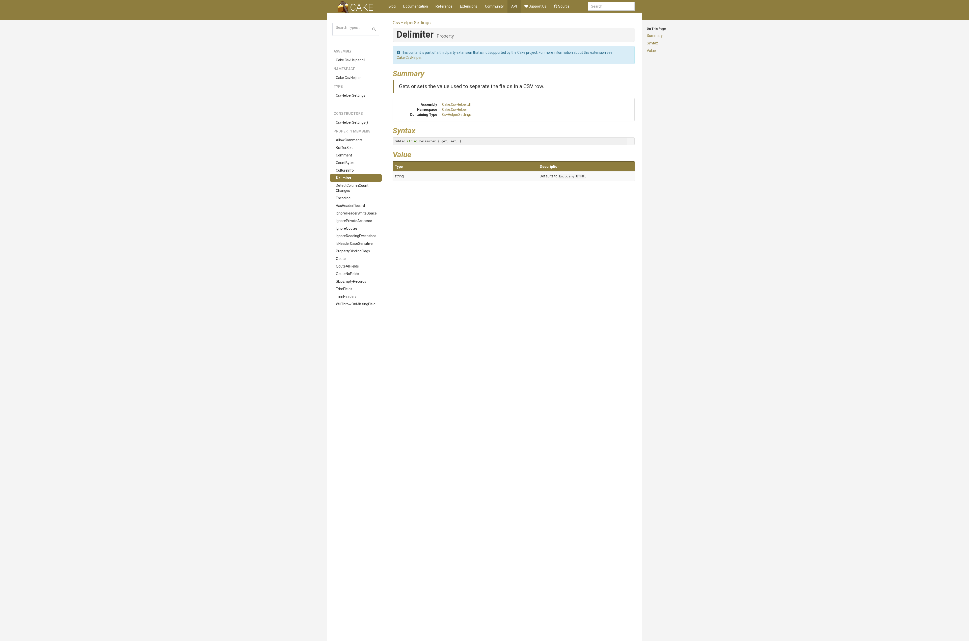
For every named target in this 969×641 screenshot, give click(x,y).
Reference (444, 6)
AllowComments (349, 140)
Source (563, 6)
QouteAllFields (347, 266)
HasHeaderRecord (350, 206)
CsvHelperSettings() (352, 122)
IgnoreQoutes (347, 228)
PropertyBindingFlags (353, 251)
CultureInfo (345, 170)
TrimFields (344, 289)
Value (651, 51)
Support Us (537, 6)
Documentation (415, 6)
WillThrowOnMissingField (355, 304)
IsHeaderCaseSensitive (354, 244)
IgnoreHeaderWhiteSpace (356, 213)
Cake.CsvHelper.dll (350, 60)
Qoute (341, 259)
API (514, 6)
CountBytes (345, 163)
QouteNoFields (347, 274)
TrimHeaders (346, 297)
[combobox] (611, 6)
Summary (655, 36)
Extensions (468, 6)
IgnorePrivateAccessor (354, 221)
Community (494, 6)
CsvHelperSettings (350, 95)
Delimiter (344, 178)
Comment (344, 155)
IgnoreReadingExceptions (356, 236)
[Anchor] (428, 73)
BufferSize (345, 148)
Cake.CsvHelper (348, 78)
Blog (392, 6)
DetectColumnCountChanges (352, 188)
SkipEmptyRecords (351, 281)
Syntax (652, 43)
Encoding (343, 198)
